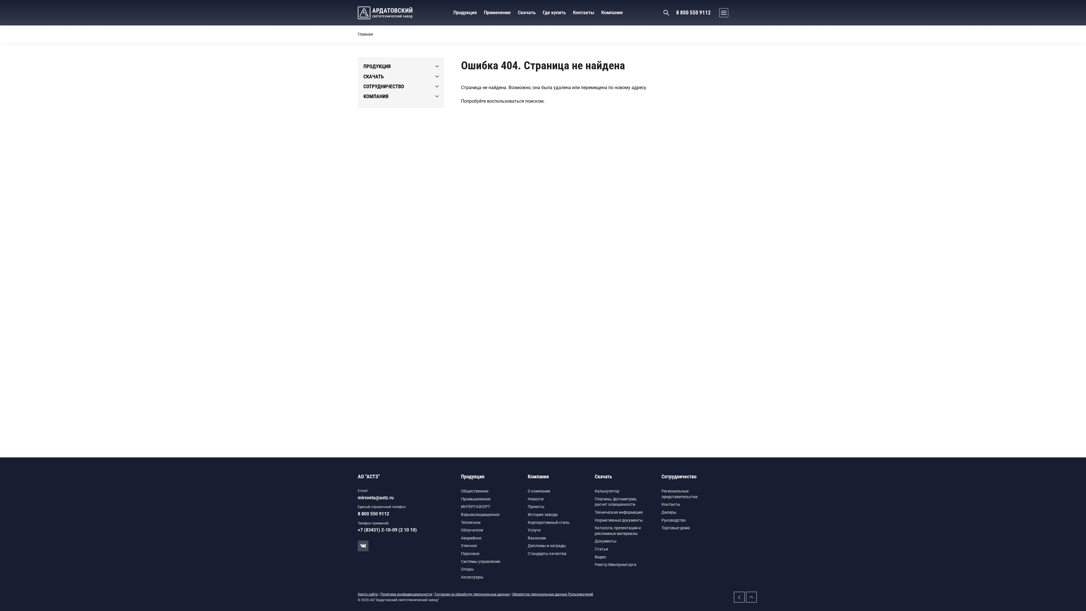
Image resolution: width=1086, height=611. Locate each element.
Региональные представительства (679, 494)
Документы (606, 541)
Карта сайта (368, 594)
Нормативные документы (619, 520)
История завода (543, 514)
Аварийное (471, 538)
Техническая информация (619, 512)
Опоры (467, 569)
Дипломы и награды (547, 545)
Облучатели (472, 530)
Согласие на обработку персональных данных (472, 594)
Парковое (470, 553)
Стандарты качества (547, 553)
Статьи (601, 549)
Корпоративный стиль (549, 522)
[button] (722, 13)
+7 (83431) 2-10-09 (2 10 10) (387, 530)
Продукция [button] (465, 12)
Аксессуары (472, 577)
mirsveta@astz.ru (376, 497)
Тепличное (470, 522)
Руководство (673, 520)
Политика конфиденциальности (406, 594)
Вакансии (537, 538)
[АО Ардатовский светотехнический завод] (385, 13)
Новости (536, 499)
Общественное (474, 491)
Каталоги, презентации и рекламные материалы (618, 531)
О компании (539, 491)
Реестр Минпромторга (615, 564)
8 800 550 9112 (693, 12)
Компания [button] (612, 12)
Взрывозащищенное (480, 514)
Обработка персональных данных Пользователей (552, 594)
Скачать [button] (527, 12)
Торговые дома (675, 528)
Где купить (554, 12)
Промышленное (475, 499)
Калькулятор (607, 491)
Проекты (536, 506)
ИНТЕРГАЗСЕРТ (475, 506)
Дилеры (668, 512)
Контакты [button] (583, 12)
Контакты (670, 504)
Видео (600, 557)
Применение (497, 12)
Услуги (534, 530)
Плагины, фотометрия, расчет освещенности (616, 502)
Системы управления (480, 561)
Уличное (469, 545)
